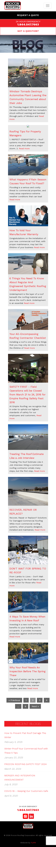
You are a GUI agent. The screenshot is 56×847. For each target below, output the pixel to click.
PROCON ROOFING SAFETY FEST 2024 (25, 764)
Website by (28, 843)
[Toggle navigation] (48, 5)
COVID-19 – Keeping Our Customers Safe (26, 791)
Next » (35, 706)
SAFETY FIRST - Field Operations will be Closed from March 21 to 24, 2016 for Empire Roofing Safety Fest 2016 (27, 394)
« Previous (14, 700)
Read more (24, 148)
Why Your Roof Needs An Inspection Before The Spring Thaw (27, 671)
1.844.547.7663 (28, 24)
